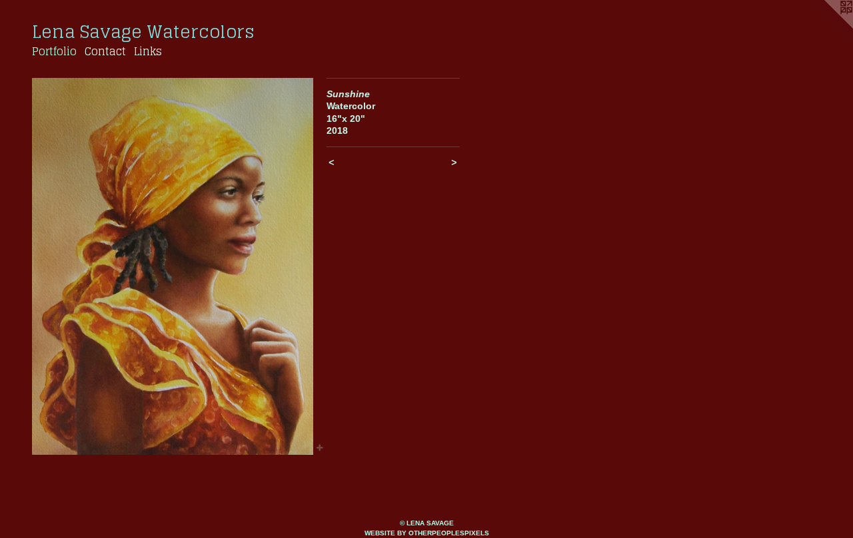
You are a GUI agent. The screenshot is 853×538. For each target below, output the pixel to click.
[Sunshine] (172, 266)
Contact (105, 51)
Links (148, 51)
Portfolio (54, 51)
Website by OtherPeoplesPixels (427, 533)
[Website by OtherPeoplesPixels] (826, 26)
